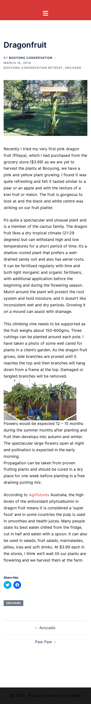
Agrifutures (39, 494)
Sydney (74, 695)
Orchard (73, 68)
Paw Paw (43, 641)
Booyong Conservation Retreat (33, 68)
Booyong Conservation (30, 58)
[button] (45, 108)
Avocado (47, 627)
